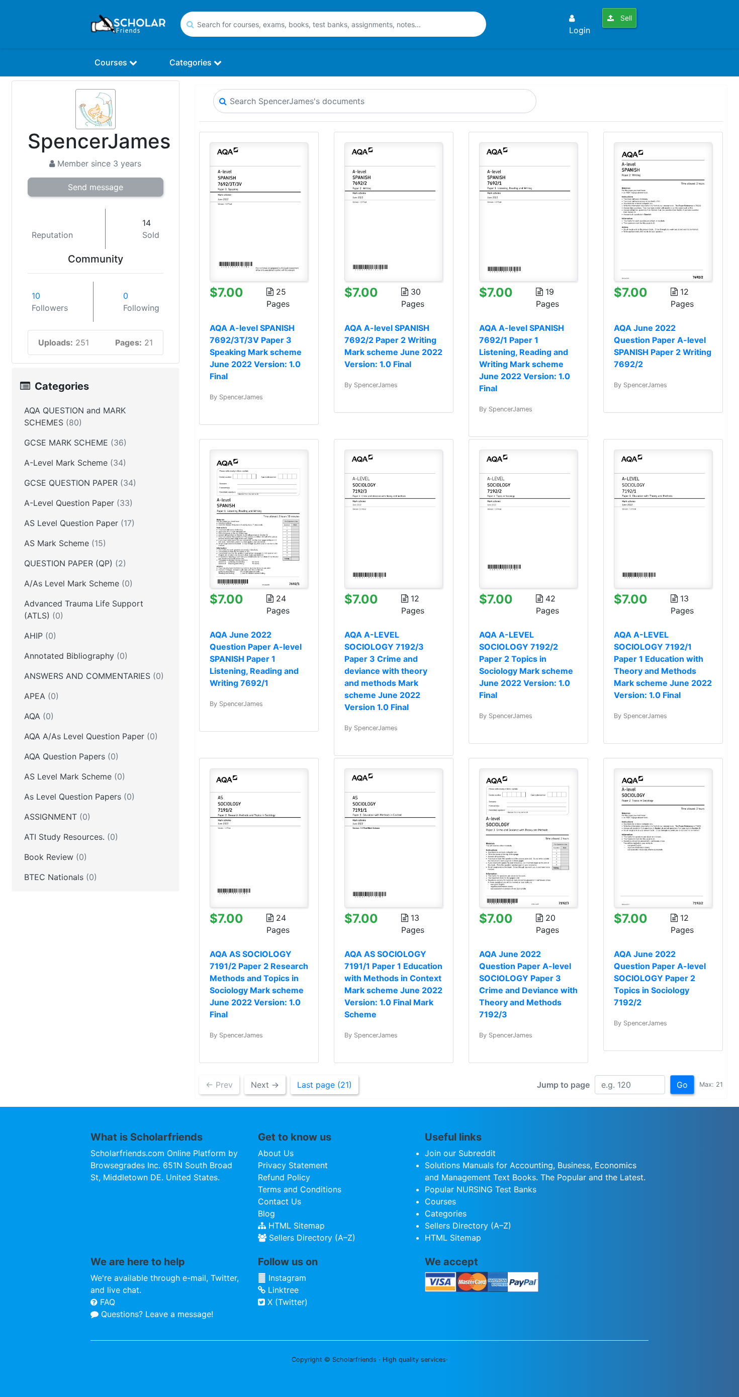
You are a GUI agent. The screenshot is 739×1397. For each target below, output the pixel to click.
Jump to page (563, 1085)
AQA (39, 716)
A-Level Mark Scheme (75, 463)
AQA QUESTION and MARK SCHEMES (75, 416)
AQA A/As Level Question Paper (91, 736)
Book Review (55, 857)
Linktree (282, 1290)
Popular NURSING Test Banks (480, 1189)
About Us (276, 1153)
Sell (625, 18)
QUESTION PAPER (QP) (75, 563)
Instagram (286, 1278)
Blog (266, 1213)
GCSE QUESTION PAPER (80, 483)
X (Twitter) (286, 1302)
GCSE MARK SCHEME (75, 443)
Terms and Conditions (299, 1189)
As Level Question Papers (79, 797)
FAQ (106, 1302)
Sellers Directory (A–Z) (310, 1238)
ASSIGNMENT (57, 817)
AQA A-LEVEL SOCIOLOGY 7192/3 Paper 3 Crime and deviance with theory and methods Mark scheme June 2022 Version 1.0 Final (385, 671)
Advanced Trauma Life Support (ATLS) (83, 609)
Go (682, 1085)
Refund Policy (284, 1177)
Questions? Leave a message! (156, 1314)
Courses (112, 62)
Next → (265, 1085)
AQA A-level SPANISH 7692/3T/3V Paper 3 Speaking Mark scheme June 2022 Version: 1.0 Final (256, 352)
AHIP (40, 636)
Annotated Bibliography (76, 656)
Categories (191, 62)
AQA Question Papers (71, 756)
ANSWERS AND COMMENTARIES (94, 676)
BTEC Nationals (60, 877)
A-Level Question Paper (78, 503)
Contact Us (279, 1201)
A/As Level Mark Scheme (78, 583)
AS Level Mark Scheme (74, 776)
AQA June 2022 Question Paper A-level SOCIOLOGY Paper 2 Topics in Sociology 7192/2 (660, 978)
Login (579, 30)
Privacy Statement (293, 1165)
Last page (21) (324, 1085)
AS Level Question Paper (79, 523)
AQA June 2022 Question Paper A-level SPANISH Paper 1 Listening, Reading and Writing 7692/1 (256, 659)
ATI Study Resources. (71, 837)
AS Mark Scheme (65, 543)
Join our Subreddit (460, 1153)
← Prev (219, 1085)
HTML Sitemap (295, 1225)
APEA (41, 696)
